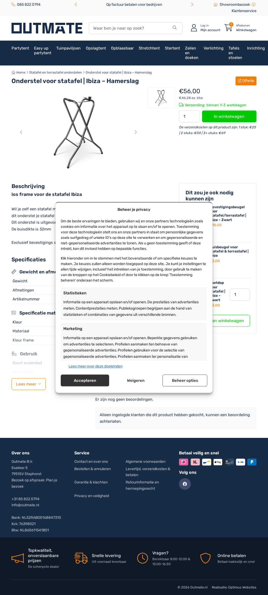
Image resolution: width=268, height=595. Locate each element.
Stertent (172, 48)
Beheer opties (185, 380)
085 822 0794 (29, 4)
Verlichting (214, 48)
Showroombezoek (235, 4)
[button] (192, 5)
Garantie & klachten (91, 482)
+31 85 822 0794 (26, 499)
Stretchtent (149, 48)
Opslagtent (96, 48)
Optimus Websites (242, 587)
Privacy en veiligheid (91, 496)
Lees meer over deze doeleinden (95, 366)
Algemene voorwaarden (145, 461)
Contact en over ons (91, 461)
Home (20, 72)
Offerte (248, 81)
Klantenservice (244, 11)
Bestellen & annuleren (92, 469)
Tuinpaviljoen (68, 48)
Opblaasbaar (122, 48)
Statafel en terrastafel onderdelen (55, 72)
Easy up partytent (42, 50)
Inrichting (256, 48)
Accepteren (85, 380)
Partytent (20, 48)
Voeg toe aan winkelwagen (218, 320)
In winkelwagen (229, 116)
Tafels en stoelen (235, 53)
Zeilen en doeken (191, 53)
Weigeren (135, 380)
